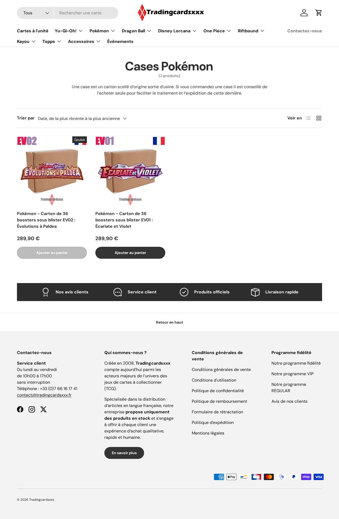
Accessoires (81, 41)
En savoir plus (124, 452)
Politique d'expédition (213, 422)
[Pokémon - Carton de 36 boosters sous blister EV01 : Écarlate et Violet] (130, 171)
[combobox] (67, 13)
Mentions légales (208, 433)
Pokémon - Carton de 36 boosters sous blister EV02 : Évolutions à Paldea (46, 220)
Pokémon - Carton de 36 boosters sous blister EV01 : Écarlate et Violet (124, 220)
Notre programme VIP (292, 374)
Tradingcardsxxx (41, 500)
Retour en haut (169, 322)
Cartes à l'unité (32, 31)
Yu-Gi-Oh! (66, 31)
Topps (48, 41)
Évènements (120, 41)
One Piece (214, 31)
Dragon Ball (133, 31)
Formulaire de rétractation (217, 412)
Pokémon (99, 31)
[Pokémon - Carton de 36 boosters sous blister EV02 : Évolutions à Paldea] (52, 171)
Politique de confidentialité (218, 390)
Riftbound (248, 31)
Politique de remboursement (219, 401)
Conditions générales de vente (221, 369)
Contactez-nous (304, 31)
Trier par (26, 118)
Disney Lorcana (174, 31)
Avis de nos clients (289, 401)
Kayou (23, 41)
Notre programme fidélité (296, 363)
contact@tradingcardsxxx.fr (44, 395)
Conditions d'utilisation (214, 380)
